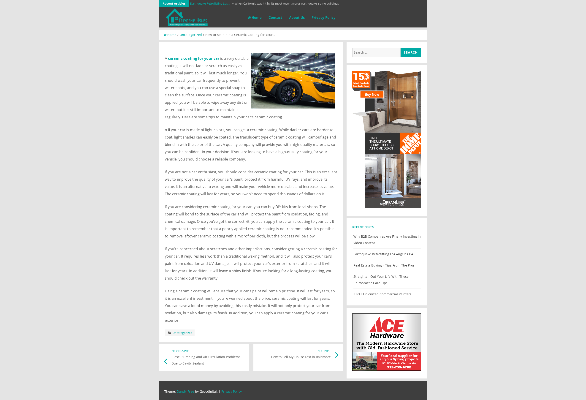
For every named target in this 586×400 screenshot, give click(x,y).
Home (257, 17)
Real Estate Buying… (203, 3)
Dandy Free (185, 391)
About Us (297, 17)
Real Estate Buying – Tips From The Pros (384, 265)
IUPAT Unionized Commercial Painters (382, 294)
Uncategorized (191, 35)
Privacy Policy (324, 17)
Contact (275, 17)
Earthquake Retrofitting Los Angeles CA (383, 254)
